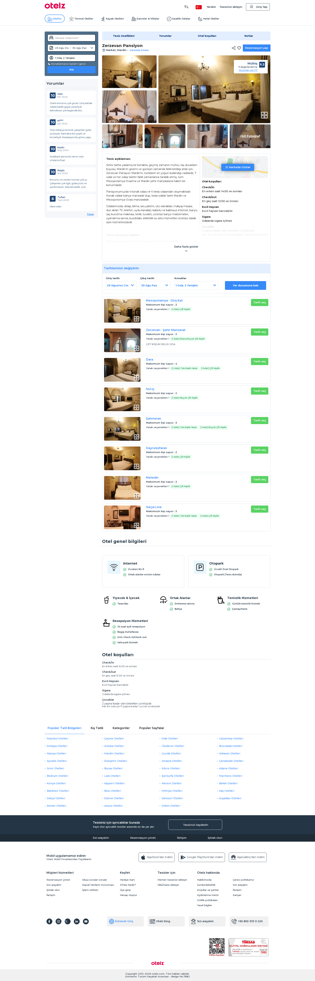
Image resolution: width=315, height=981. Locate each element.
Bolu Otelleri (112, 790)
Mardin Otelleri (114, 753)
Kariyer (237, 895)
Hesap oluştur (128, 895)
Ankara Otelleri (114, 746)
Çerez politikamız (243, 879)
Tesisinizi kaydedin (195, 825)
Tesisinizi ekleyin (230, 6)
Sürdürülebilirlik (206, 885)
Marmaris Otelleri (230, 776)
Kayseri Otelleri (114, 783)
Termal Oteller (83, 18)
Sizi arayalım (101, 837)
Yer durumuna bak (245, 285)
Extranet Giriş (124, 921)
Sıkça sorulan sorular (94, 879)
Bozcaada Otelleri (230, 746)
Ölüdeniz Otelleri (173, 746)
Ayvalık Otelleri (57, 761)
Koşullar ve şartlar (208, 890)
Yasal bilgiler (204, 905)
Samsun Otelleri (172, 798)
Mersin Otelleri (172, 783)
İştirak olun (215, 837)
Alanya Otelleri (56, 753)
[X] (68, 921)
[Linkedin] (77, 921)
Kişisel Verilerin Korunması (98, 885)
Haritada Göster (239, 167)
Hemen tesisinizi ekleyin (172, 879)
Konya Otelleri (56, 783)
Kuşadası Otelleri (230, 798)
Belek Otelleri (228, 783)
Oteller (57, 18)
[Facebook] (49, 921)
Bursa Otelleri (113, 768)
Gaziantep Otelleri (231, 738)
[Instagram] (58, 921)
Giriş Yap (261, 7)
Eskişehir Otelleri (115, 761)
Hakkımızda (204, 879)
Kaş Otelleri (226, 790)
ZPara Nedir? (128, 885)
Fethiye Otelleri (172, 790)
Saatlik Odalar (181, 18)
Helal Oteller (211, 18)
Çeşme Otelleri (114, 738)
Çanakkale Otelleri (231, 761)
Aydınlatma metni (208, 895)
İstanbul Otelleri (57, 738)
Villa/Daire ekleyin (168, 885)
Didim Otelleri (171, 805)
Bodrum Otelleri (57, 776)
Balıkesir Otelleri (58, 790)
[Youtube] (86, 921)
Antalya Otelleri (57, 746)
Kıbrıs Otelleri (171, 768)
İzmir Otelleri (55, 768)
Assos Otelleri (113, 805)
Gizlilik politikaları (207, 900)
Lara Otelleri (112, 776)
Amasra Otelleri (172, 761)
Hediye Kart (127, 879)
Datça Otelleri (56, 798)
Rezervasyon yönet (143, 837)
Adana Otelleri (228, 768)
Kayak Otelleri (115, 18)
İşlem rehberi (90, 890)
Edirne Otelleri (114, 798)
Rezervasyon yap (256, 48)
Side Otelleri (170, 738)
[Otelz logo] (55, 7)
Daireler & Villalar (148, 18)
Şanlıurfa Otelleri (173, 776)
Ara (71, 69)
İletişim (181, 837)
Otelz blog (163, 921)
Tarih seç (259, 302)
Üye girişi (125, 890)
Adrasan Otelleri (229, 753)
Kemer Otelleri (56, 805)
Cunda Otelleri (171, 753)
